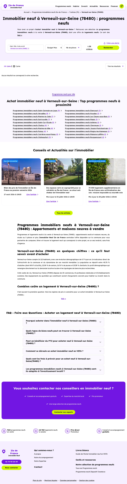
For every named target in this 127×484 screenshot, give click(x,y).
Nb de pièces (71, 48)
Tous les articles (63, 213)
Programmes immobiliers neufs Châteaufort (32, 137)
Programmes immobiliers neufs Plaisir (81, 119)
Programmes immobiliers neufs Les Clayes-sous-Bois (87, 117)
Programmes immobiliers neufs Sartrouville (31, 119)
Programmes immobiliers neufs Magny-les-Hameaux (87, 131)
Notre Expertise (40, 461)
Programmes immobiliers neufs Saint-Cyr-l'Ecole (33, 122)
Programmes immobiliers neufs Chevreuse (83, 125)
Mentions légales (50, 480)
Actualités (94, 6)
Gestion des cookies (86, 480)
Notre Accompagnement (43, 457)
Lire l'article (31, 194)
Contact (38, 467)
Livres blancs (82, 450)
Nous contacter (11, 468)
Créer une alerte (113, 43)
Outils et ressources (86, 460)
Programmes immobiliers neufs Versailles (30, 114)
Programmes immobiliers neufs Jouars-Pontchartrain (88, 128)
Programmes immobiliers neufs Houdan (82, 114)
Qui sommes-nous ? (44, 450)
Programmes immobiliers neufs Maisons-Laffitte (85, 134)
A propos (37, 454)
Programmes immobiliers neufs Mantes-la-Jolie (33, 117)
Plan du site (37, 480)
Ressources (104, 6)
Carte (18, 66)
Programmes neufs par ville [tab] (63, 94)
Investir (84, 6)
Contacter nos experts (63, 412)
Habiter (76, 6)
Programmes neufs (63, 6)
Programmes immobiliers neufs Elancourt (83, 111)
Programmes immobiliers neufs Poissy (29, 131)
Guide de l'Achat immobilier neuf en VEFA (91, 454)
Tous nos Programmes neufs (86, 468)
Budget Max (52, 48)
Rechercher (108, 48)
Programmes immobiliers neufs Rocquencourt (84, 137)
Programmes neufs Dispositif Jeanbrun (90, 472)
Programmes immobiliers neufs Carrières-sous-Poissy (35, 134)
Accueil (26, 12)
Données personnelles (68, 480)
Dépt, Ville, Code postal (17, 46)
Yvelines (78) (74, 12)
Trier (114, 66)
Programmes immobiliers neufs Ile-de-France (49, 12)
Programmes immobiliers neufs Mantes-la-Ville (33, 128)
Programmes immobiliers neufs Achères (82, 122)
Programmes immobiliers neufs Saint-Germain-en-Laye (36, 111)
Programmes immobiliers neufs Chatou (30, 125)
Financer (114, 6)
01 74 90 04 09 (11, 462)
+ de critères (89, 47)
